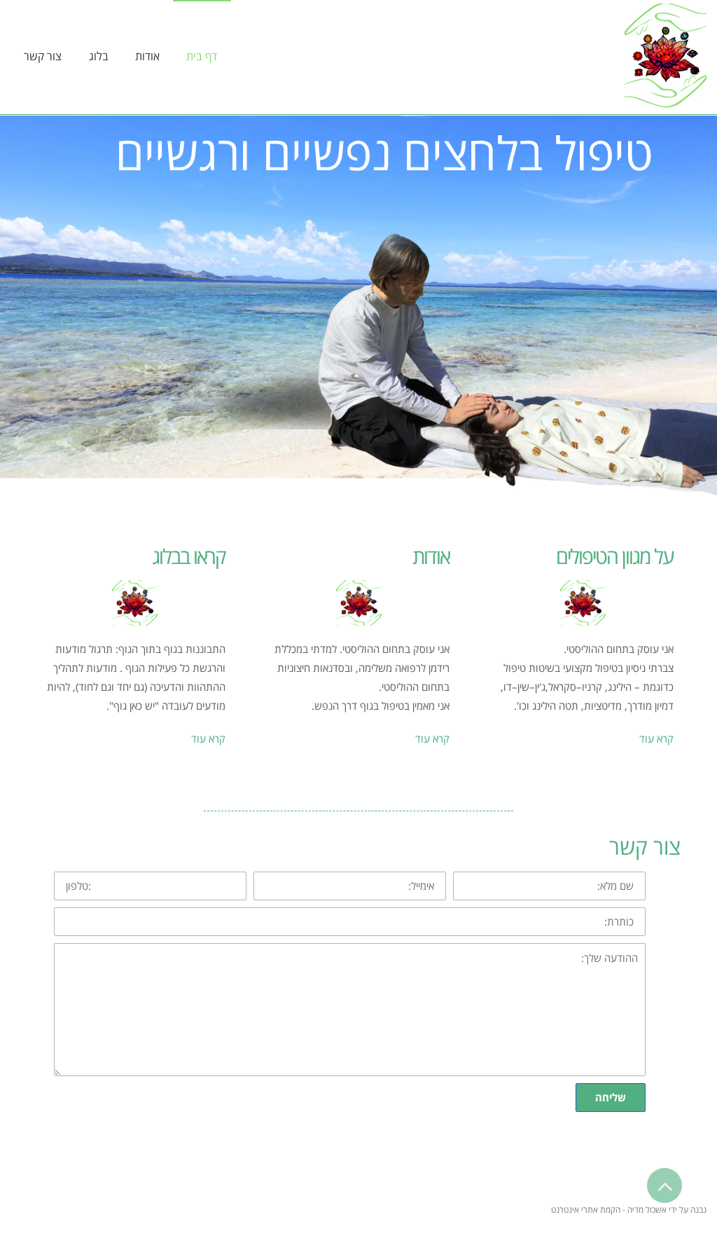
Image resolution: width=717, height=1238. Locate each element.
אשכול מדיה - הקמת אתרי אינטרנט (609, 1210)
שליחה (610, 1097)
